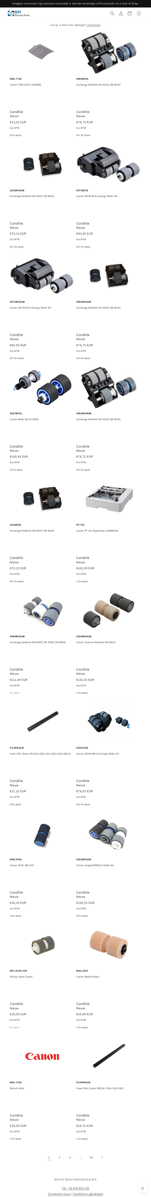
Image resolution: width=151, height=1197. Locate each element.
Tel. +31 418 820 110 (75, 1188)
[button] (112, 13)
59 (91, 1157)
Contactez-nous (59, 1194)
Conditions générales (88, 1194)
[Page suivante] (102, 1157)
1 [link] (49, 1157)
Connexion (94, 25)
